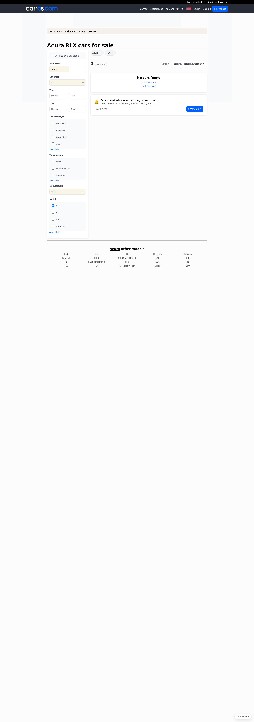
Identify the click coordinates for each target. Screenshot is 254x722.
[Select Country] (188, 9)
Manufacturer (56, 185)
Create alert (194, 109)
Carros (143, 8)
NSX (157, 257)
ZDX (188, 265)
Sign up (207, 8)
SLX (157, 261)
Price (51, 103)
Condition (54, 76)
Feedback (244, 716)
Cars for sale (69, 31)
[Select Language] (182, 9)
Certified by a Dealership (67, 55)
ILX (127, 254)
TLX (66, 265)
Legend (66, 257)
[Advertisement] (34, 58)
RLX (108, 52)
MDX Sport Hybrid (127, 257)
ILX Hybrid (157, 254)
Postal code (55, 63)
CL (96, 254)
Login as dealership (195, 2)
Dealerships (156, 8)
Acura (82, 31)
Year (51, 90)
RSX (127, 261)
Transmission (56, 155)
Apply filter (54, 149)
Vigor (157, 265)
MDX (96, 257)
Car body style (56, 116)
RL (66, 261)
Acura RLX (94, 31)
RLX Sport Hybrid (96, 261)
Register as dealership (217, 2)
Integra (188, 254)
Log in (197, 8)
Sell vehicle (220, 8)
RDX (188, 257)
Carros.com (54, 31)
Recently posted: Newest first (188, 63)
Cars (171, 8)
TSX (96, 265)
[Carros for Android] (177, 9)
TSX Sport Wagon (126, 265)
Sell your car (149, 86)
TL (188, 261)
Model (52, 199)
